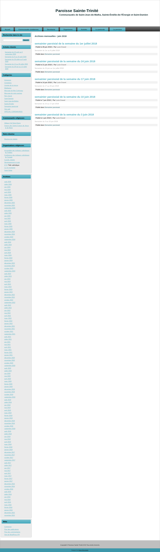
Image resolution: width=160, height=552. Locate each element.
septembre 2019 (9, 397)
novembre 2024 (9, 234)
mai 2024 (7, 250)
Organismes (68, 29)
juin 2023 (7, 279)
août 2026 (7, 182)
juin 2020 (7, 373)
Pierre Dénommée (83, 550)
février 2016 (8, 507)
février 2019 (8, 415)
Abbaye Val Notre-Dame (12, 123)
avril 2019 (7, 410)
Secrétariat (51, 29)
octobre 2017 (8, 457)
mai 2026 (7, 190)
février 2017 (8, 478)
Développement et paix (12, 162)
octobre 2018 (8, 426)
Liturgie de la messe (11, 85)
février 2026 (8, 197)
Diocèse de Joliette (10, 139)
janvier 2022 (8, 323)
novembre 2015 (9, 515)
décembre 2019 (9, 389)
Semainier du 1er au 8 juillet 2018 (47, 50)
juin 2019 (7, 405)
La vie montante (9, 168)
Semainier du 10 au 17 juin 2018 (47, 104)
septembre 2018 (9, 429)
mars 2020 (7, 381)
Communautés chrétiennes (29, 29)
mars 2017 (7, 476)
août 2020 (7, 368)
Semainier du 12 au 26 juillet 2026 (16, 64)
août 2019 (7, 400)
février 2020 (8, 384)
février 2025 (8, 226)
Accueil (7, 29)
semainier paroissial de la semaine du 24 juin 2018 (65, 61)
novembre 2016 (9, 486)
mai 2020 (7, 376)
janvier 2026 (8, 200)
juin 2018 (7, 436)
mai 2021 (7, 344)
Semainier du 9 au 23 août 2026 (15, 57)
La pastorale (100, 29)
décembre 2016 (9, 484)
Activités (84, 29)
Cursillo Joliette (9, 160)
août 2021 (7, 337)
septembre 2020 (9, 365)
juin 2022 (7, 310)
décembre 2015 (9, 513)
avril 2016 (7, 502)
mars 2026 (7, 195)
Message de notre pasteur (13, 93)
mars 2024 (7, 255)
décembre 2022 (9, 295)
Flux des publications (11, 529)
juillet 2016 (8, 494)
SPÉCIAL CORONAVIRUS (13, 112)
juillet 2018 (8, 434)
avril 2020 (7, 379)
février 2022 (8, 321)
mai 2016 (7, 500)
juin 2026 (7, 187)
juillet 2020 (8, 371)
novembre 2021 (9, 329)
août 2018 (7, 431)
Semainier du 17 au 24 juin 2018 (47, 86)
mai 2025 (7, 218)
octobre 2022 (8, 300)
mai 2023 (7, 281)
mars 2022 (7, 318)
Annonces (7, 80)
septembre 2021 (9, 334)
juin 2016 (7, 497)
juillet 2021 (8, 339)
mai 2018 (7, 439)
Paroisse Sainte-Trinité (77, 10)
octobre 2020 (8, 363)
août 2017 (7, 463)
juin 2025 (7, 216)
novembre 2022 (9, 297)
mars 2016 (7, 505)
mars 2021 (7, 350)
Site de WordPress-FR (12, 535)
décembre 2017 (9, 452)
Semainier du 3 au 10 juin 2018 (46, 121)
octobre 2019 (8, 394)
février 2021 (8, 352)
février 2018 (8, 447)
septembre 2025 (9, 208)
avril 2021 (7, 347)
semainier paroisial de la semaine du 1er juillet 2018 (66, 43)
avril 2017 (7, 473)
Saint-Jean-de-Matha (11, 101)
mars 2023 (7, 287)
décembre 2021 (9, 326)
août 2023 (7, 274)
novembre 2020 (9, 360)
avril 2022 (7, 316)
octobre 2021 (8, 331)
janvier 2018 (8, 450)
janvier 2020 (8, 386)
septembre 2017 (9, 460)
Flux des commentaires (12, 532)
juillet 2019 (8, 402)
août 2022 (7, 305)
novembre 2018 (9, 423)
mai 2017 (7, 471)
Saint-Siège (8, 170)
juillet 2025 (8, 213)
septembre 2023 (9, 271)
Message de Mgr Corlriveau (13, 91)
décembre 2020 (9, 358)
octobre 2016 (8, 489)
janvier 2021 (8, 355)
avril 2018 (7, 442)
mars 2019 (7, 413)
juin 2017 (7, 468)
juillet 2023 (8, 276)
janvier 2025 (8, 229)
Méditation (7, 88)
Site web (7, 109)
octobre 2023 (8, 268)
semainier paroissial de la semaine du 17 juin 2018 (65, 79)
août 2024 (7, 242)
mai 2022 (7, 313)
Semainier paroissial (11, 106)
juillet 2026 (8, 184)
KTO (5, 165)
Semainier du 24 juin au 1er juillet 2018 (49, 68)
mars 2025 (7, 224)
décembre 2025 (9, 203)
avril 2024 (7, 253)
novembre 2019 (9, 392)
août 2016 (7, 492)
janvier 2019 (8, 418)
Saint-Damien (8, 98)
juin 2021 (7, 342)
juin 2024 (7, 247)
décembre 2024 (9, 232)
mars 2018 (7, 444)
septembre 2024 (9, 239)
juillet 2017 (8, 465)
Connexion (7, 527)
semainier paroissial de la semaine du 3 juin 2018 (64, 114)
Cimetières (8, 83)
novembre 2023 (9, 266)
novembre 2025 (9, 205)
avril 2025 (7, 221)
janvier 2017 (8, 481)
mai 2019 (7, 408)
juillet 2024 (8, 245)
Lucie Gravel (61, 47)
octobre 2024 (8, 237)
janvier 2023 (8, 292)
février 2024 (8, 258)
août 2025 (7, 211)
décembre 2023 (9, 263)
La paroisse (117, 29)
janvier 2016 (8, 510)
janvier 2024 (8, 260)
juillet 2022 (8, 308)
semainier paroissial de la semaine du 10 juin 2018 (65, 96)
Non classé (8, 96)
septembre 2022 (9, 302)
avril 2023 (7, 284)
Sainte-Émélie (9, 104)
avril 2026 (7, 192)
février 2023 (8, 289)
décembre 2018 (9, 421)
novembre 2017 (9, 455)
